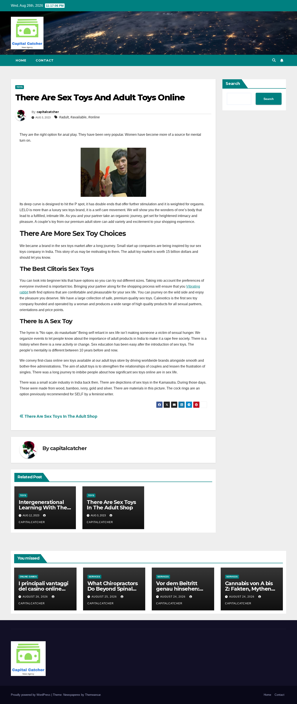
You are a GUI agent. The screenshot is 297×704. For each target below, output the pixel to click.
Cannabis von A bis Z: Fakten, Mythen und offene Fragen (249, 588)
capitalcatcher (48, 112)
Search (233, 83)
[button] (274, 60)
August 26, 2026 (36, 596)
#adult (64, 117)
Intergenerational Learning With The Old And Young (43, 507)
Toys (20, 87)
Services (94, 576)
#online (94, 117)
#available (78, 117)
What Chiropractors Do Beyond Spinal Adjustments (112, 588)
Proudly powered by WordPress (31, 694)
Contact (45, 60)
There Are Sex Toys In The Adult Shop (60, 416)
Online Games (28, 576)
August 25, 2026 (105, 596)
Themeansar (92, 694)
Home (21, 60)
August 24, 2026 (173, 596)
